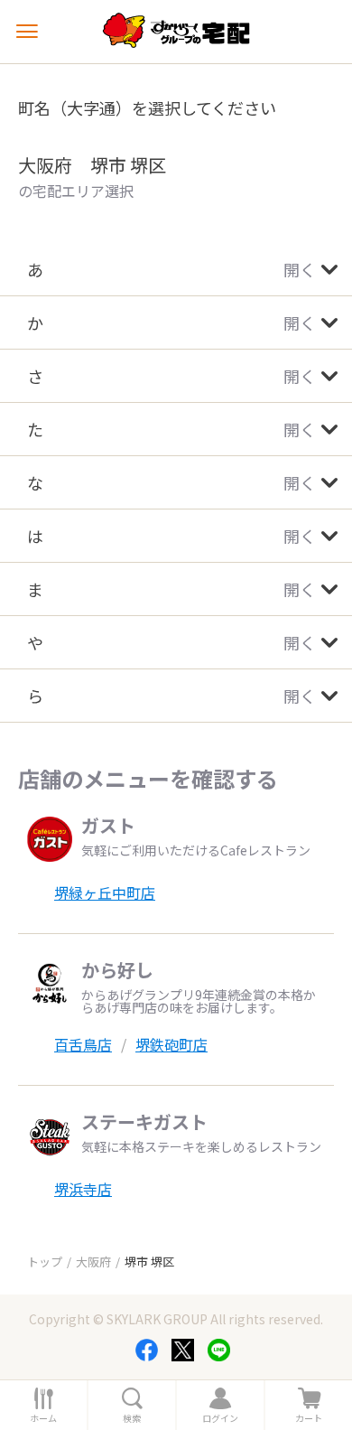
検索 (132, 1418)
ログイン (220, 1418)
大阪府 (93, 1261)
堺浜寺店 (83, 1189)
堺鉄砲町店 (171, 1044)
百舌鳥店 (83, 1044)
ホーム (43, 1418)
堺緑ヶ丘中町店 (104, 892)
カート (308, 1418)
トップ (44, 1261)
